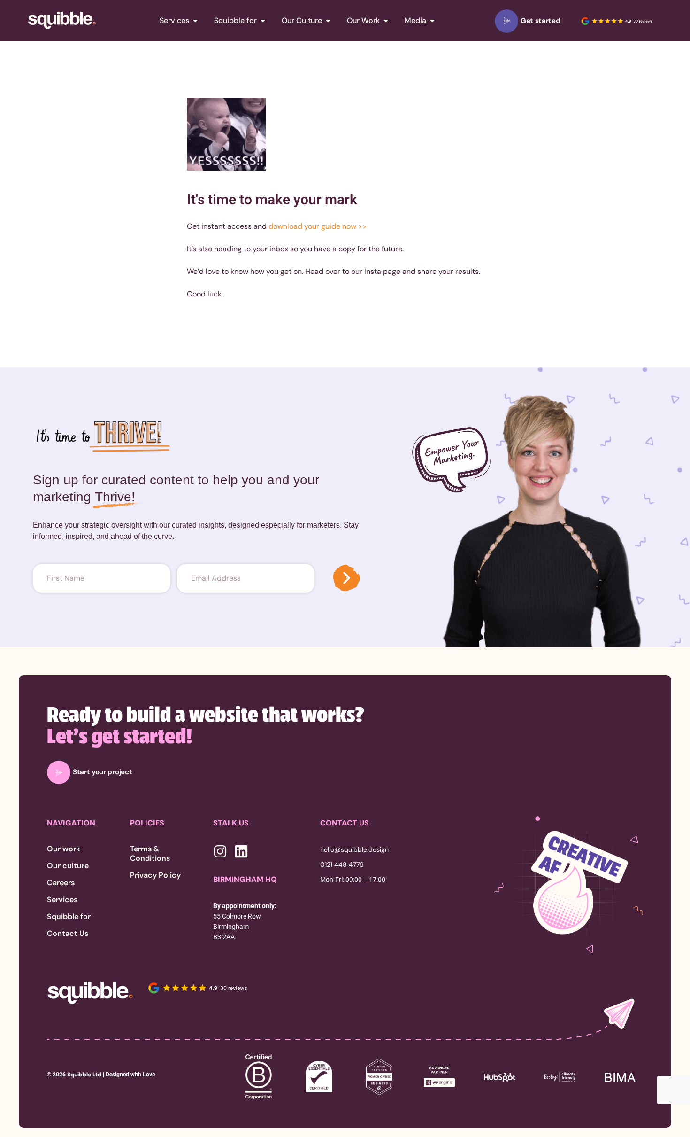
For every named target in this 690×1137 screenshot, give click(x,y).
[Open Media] (432, 20)
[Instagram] (220, 851)
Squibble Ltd (83, 1074)
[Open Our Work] (386, 20)
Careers (61, 883)
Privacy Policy (155, 875)
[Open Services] (195, 20)
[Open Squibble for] (263, 20)
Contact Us (67, 933)
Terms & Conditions (150, 853)
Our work (63, 849)
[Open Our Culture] (328, 20)
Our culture (68, 866)
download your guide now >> (317, 226)
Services (62, 899)
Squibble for (69, 916)
